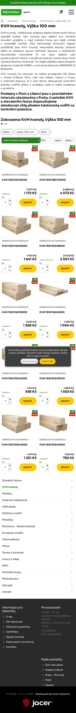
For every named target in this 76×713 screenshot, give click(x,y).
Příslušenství (10, 578)
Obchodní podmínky (18, 626)
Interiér (6, 591)
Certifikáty (12, 631)
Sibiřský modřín (12, 513)
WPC (5, 565)
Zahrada (7, 585)
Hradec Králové (54, 669)
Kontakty (11, 646)
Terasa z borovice (13, 552)
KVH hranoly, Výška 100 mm (55, 21)
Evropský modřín (12, 532)
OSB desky (9, 506)
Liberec (49, 685)
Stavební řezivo (12, 480)
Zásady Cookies (15, 636)
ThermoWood (10, 539)
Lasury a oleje (10, 559)
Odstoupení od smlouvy (20, 641)
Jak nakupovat (14, 621)
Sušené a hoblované (14, 500)
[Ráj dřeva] (2, 21)
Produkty (13, 21)
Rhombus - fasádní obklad (18, 526)
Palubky (7, 493)
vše (5, 123)
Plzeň (48, 679)
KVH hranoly (29, 21)
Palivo (6, 546)
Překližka (7, 519)
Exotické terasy (11, 572)
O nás (9, 616)
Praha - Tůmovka (54, 675)
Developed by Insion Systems (53, 693)
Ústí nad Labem (54, 664)
